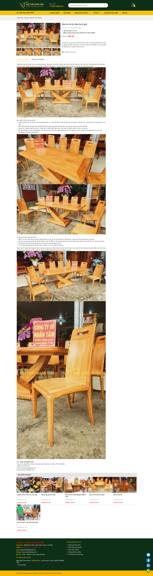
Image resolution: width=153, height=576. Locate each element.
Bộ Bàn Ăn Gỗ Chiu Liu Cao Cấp (27, 495)
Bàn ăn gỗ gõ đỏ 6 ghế (48, 495)
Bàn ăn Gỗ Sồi (118, 495)
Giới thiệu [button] (67, 13)
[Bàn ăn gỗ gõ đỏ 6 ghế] (52, 485)
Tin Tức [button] (96, 13)
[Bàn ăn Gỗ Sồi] (125, 485)
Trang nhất (54, 13)
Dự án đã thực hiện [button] (111, 13)
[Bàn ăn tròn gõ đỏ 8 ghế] (100, 485)
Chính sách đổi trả (73, 550)
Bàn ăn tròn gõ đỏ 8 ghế (96, 495)
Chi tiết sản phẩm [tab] (23, 59)
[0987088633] (148, 571)
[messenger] (148, 555)
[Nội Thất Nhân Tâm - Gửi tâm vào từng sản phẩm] (31, 5)
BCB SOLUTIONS (56, 573)
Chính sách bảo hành (74, 545)
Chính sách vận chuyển (75, 547)
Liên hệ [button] (124, 13)
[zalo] (148, 565)
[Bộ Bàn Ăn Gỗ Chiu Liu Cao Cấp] (28, 485)
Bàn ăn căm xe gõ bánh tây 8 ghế (27, 522)
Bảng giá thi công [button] (81, 13)
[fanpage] (148, 560)
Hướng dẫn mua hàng (74, 552)
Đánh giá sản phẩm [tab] (38, 59)
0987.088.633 (57, 6)
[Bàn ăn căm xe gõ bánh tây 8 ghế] (28, 512)
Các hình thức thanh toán (75, 554)
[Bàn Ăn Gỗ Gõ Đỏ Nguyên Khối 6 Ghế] (76, 485)
